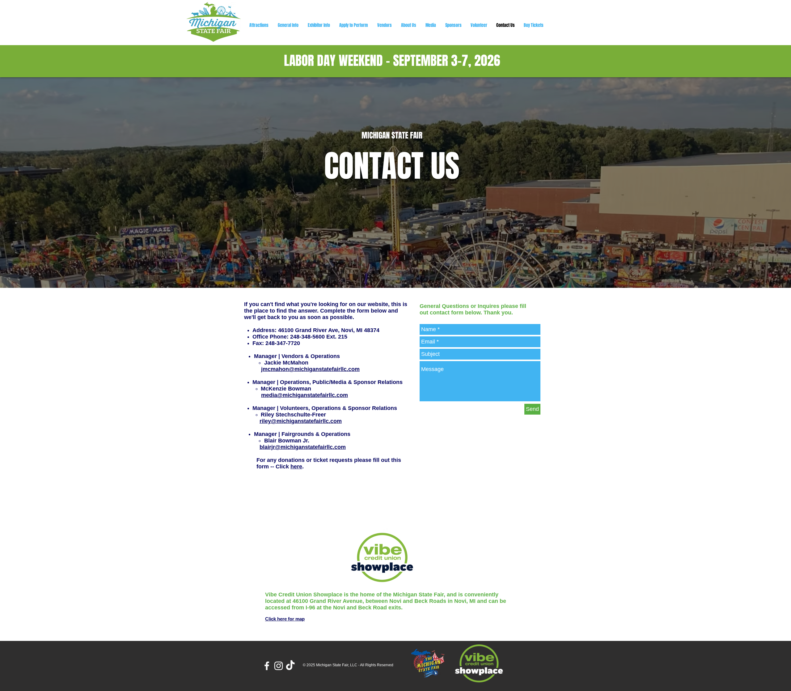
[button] (408, 25)
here (296, 466)
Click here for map (285, 618)
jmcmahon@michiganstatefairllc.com (310, 369)
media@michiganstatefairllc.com (304, 395)
